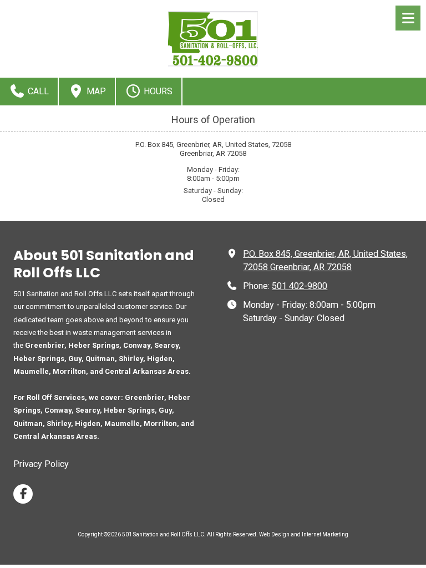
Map (95, 91)
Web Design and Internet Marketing (303, 534)
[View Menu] (407, 18)
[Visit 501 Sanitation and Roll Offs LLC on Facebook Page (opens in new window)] (23, 494)
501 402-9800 (299, 286)
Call (37, 91)
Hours (157, 91)
